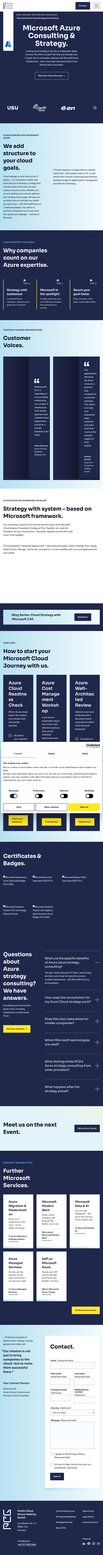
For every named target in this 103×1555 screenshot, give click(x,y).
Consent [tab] (18, 753)
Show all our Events (87, 1128)
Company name (59, 1389)
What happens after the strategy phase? (62, 1089)
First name (56, 1373)
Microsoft (27, 15)
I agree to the (69, 1454)
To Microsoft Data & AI (84, 1229)
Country (55, 1408)
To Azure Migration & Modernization (18, 1237)
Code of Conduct (90, 1522)
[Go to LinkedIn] (84, 1543)
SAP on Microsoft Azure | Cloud (50, 1290)
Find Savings (51, 822)
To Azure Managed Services (17, 1290)
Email (53, 1360)
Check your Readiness (17, 820)
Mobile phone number (81, 1390)
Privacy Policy (76, 1454)
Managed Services (64, 1522)
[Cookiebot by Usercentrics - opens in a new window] (88, 746)
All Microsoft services (85, 1310)
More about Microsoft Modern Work (51, 1235)
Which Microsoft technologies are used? (67, 1042)
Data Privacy (88, 1511)
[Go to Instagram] (93, 1543)
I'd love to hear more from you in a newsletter (72, 1466)
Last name (79, 1373)
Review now (85, 822)
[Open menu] (96, 6)
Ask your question (15, 1029)
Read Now (83, 617)
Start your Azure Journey (50, 75)
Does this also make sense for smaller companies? (67, 1021)
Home (18, 15)
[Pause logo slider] (95, 107)
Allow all (84, 807)
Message (55, 1420)
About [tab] (85, 753)
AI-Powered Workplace (66, 1516)
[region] (38, 108)
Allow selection (51, 807)
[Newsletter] (98, 1543)
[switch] (39, 796)
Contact (83, 5)
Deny (18, 807)
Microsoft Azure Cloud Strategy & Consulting (37, 18)
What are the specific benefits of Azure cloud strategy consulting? (67, 962)
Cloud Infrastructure (65, 1511)
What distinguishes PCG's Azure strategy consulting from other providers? (68, 1066)
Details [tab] (51, 753)
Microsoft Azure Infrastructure (44, 15)
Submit (57, 1476)
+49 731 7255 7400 (26, 1544)
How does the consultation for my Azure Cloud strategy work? (68, 1000)
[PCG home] (8, 5)
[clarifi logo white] (39, 108)
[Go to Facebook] (88, 1543)
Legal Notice (88, 1516)
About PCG (61, 1528)
